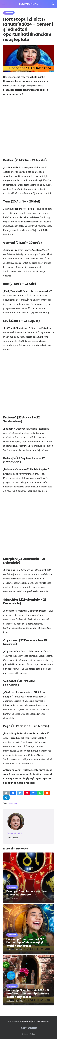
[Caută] (53, 4)
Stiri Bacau (26, 1021)
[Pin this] (27, 793)
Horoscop (12, 803)
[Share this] (13, 793)
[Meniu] (3, 4)
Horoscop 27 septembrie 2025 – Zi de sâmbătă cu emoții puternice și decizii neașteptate (28, 994)
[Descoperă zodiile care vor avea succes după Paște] (28, 854)
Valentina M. (14, 833)
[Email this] (6, 793)
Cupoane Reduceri (40, 1021)
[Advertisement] (28, 126)
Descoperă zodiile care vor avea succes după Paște (26, 893)
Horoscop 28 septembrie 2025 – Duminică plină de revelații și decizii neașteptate (26, 942)
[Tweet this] (20, 793)
